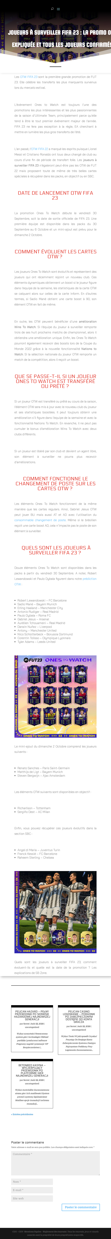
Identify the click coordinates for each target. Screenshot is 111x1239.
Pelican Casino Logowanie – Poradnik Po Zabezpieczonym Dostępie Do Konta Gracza (79, 1017)
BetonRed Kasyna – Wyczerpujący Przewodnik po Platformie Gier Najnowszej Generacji (32, 1070)
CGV (21, 1231)
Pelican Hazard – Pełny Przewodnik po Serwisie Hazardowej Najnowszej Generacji (32, 1015)
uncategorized (32, 1027)
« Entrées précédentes (22, 1114)
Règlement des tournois (54, 1231)
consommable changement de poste (40, 520)
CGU (14, 1231)
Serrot (26, 1024)
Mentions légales (32, 1231)
